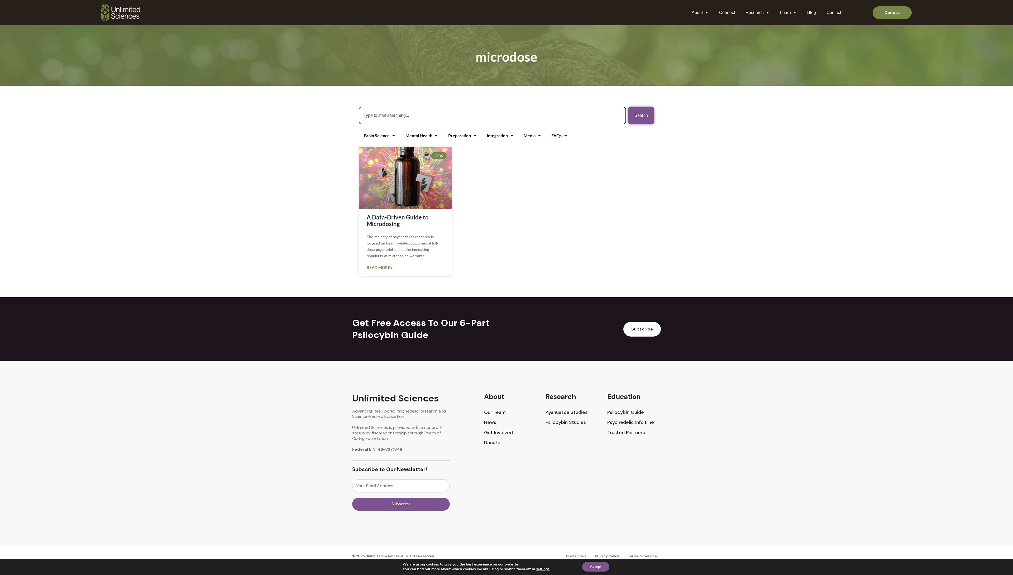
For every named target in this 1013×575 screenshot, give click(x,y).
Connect (727, 12)
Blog (811, 12)
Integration (497, 135)
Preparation (459, 135)
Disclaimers (576, 556)
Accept (595, 566)
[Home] (120, 12)
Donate (492, 443)
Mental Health (418, 135)
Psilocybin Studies (566, 422)
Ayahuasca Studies (566, 412)
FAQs (556, 135)
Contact (833, 12)
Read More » (380, 267)
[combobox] (492, 115)
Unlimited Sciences (395, 398)
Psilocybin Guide (625, 412)
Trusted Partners (626, 433)
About (697, 12)
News (490, 422)
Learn (785, 12)
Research (755, 12)
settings (542, 569)
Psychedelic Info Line (630, 422)
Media (530, 135)
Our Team (495, 412)
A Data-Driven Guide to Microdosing (398, 220)
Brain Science (377, 135)
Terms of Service (642, 556)
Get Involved (498, 433)
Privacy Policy (607, 556)
